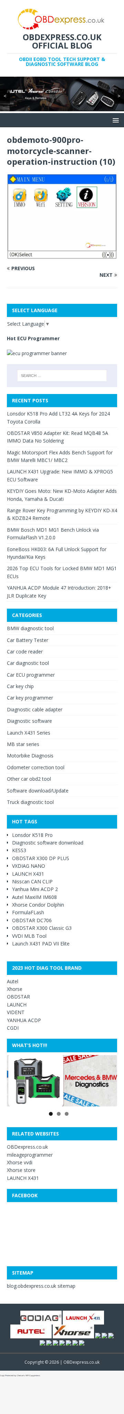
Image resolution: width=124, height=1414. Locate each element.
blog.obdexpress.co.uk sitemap (41, 1286)
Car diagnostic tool (28, 663)
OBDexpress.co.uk (27, 1146)
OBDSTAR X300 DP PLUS (40, 858)
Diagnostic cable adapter (34, 709)
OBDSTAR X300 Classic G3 (42, 928)
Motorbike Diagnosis (30, 755)
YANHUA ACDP (24, 1020)
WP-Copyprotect (32, 1375)
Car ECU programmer (31, 674)
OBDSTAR (18, 996)
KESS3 (19, 850)
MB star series (23, 744)
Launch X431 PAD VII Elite (41, 943)
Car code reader (25, 651)
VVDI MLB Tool (29, 936)
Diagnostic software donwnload (47, 842)
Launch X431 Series (28, 732)
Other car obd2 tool (29, 778)
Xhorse (14, 989)
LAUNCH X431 (28, 874)
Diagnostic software (29, 721)
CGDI (13, 1028)
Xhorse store (21, 1170)
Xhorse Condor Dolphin (38, 904)
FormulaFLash (28, 912)
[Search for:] (62, 376)
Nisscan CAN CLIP (32, 881)
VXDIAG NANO (28, 866)
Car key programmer (30, 697)
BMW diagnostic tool (30, 628)
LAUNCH (17, 1004)
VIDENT (15, 1012)
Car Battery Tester (27, 640)
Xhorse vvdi (19, 1162)
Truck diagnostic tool (30, 802)
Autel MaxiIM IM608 (34, 897)
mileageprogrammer (30, 1154)
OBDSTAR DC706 (32, 920)
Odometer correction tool (35, 767)
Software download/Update (38, 790)
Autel (12, 981)
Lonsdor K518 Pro (32, 835)
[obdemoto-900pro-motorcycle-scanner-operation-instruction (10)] (62, 254)
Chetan (20, 1375)
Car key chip (20, 686)
